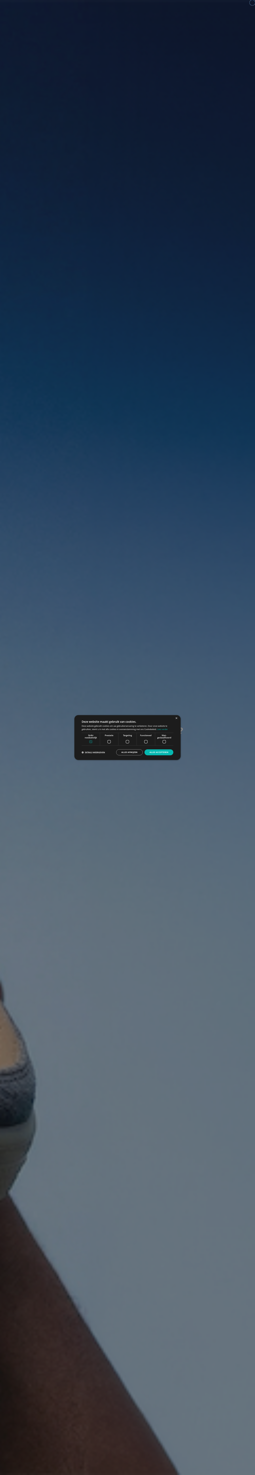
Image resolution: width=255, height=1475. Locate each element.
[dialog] (127, 737)
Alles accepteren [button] (159, 752)
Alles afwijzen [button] (129, 752)
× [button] (176, 718)
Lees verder (162, 729)
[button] (93, 752)
